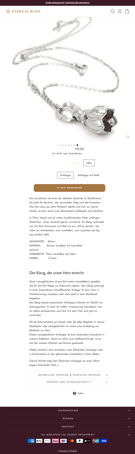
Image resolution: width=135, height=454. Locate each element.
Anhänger (65, 175)
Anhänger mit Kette (88, 175)
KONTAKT (68, 426)
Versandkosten (75, 153)
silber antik (73, 163)
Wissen (68, 418)
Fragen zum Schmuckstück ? (69, 382)
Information (68, 410)
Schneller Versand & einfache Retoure (69, 375)
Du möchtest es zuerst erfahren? (68, 434)
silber (89, 163)
